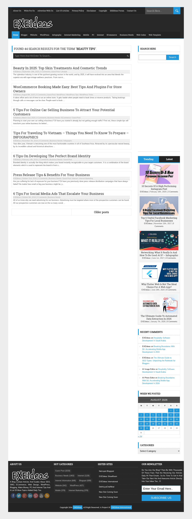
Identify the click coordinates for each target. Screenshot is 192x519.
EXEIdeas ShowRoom (108, 476)
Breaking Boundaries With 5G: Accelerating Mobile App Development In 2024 (158, 349)
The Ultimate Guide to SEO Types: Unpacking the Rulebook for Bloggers (158, 360)
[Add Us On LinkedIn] (30, 499)
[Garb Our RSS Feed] (47, 499)
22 (171, 424)
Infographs (68, 141)
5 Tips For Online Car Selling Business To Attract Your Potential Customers (64, 112)
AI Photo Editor (148, 378)
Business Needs (54, 118)
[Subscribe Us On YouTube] (41, 499)
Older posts (101, 212)
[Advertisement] (159, 109)
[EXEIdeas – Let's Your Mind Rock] (33, 28)
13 (159, 419)
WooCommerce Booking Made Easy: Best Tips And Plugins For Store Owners (67, 89)
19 (153, 424)
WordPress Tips (72, 95)
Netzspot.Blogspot (106, 471)
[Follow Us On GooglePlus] (24, 499)
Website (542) (60, 485)
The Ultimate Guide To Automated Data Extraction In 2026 (159, 317)
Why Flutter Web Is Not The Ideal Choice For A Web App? (159, 285)
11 (147, 419)
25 (147, 428)
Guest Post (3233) (62, 471)
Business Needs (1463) (64, 476)
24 (141, 428)
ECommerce (66, 118)
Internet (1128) (83, 476)
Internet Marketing (86, 178)
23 (177, 424)
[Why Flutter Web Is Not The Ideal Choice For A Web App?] (159, 281)
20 (159, 424)
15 (171, 419)
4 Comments (171, 258)
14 (165, 419)
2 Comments (43, 160)
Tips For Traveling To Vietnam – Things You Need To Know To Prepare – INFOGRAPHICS (71, 135)
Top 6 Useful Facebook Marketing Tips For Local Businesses (159, 219)
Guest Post (55, 72)
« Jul (140, 436)
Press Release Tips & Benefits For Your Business (51, 175)
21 (165, 424)
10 (141, 419)
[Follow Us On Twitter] (19, 499)
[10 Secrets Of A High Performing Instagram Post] (159, 183)
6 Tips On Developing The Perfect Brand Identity (52, 156)
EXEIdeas (17, 72)
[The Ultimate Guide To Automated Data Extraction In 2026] (159, 313)
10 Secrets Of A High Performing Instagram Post (159, 187)
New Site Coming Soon (108, 492)
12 (153, 419)
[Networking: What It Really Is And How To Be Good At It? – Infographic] (159, 250)
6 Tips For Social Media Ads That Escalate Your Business (58, 193)
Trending (148, 159)
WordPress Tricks (86, 95)
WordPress (61, 95)
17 (141, 424)
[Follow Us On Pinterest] (36, 499)
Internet (75, 178)
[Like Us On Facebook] (13, 499)
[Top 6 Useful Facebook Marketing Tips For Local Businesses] (159, 215)
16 (177, 419)
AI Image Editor (148, 369)
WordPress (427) (77, 485)
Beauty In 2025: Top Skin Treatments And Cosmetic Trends (60, 68)
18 (147, 424)
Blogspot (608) (85, 481)
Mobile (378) (60, 490)
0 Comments (45, 72)
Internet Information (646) (65, 481)
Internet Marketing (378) (78, 490)
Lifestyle (64, 72)
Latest (169, 159)
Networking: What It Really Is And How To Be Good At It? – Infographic (159, 254)
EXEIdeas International (108, 482)
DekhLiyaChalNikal (106, 487)
